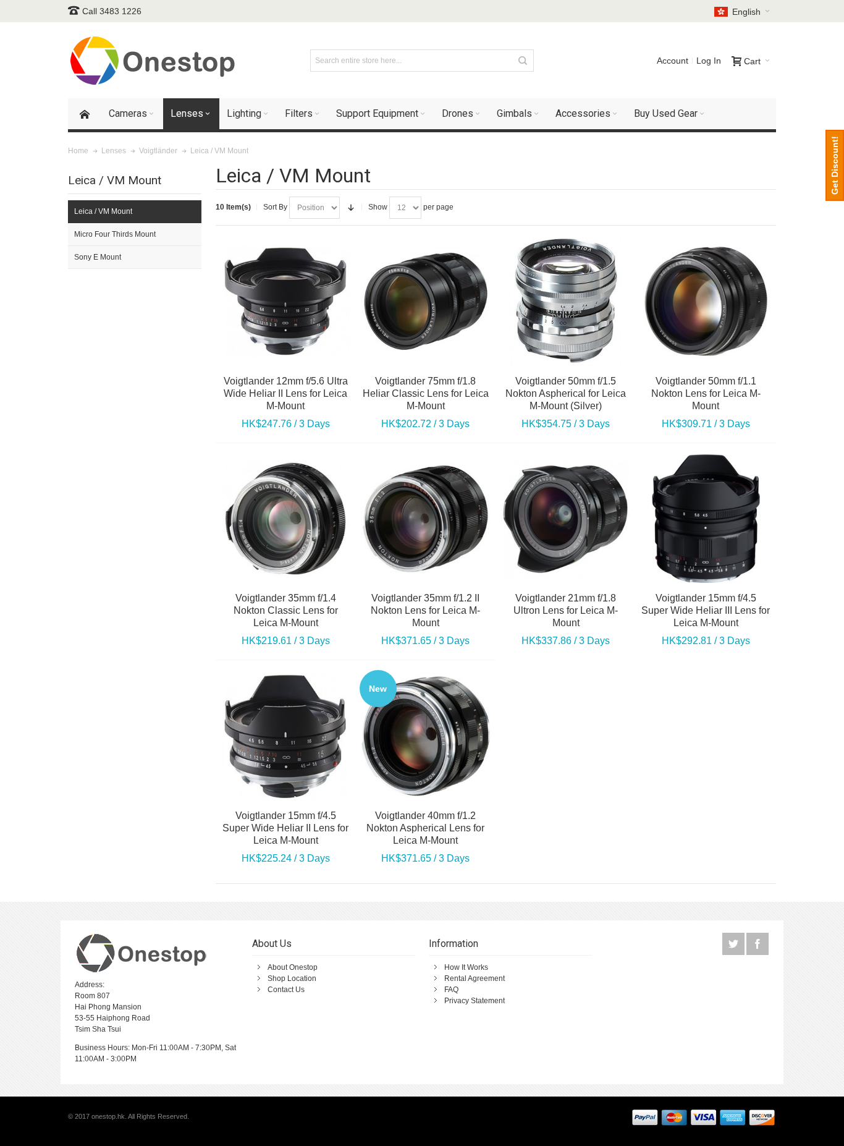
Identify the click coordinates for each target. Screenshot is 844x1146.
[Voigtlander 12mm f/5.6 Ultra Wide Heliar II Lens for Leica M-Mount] (285, 301)
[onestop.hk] (154, 60)
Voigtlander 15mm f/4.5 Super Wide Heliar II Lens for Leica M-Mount (285, 828)
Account (672, 61)
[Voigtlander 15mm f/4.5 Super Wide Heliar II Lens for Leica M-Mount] (285, 736)
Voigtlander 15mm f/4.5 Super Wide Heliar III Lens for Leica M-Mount (705, 610)
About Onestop (293, 967)
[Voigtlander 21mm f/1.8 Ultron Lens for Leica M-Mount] (565, 519)
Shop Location (292, 978)
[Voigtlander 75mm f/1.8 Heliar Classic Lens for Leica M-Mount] (426, 301)
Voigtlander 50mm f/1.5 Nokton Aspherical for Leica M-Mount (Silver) (565, 393)
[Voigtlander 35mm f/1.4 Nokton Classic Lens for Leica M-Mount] (285, 519)
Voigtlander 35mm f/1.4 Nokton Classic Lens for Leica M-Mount (286, 610)
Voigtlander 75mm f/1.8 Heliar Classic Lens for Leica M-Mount (426, 393)
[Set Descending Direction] (351, 207)
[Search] (522, 60)
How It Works (466, 967)
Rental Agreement (474, 978)
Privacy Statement (474, 1000)
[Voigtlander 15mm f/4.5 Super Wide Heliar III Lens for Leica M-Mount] (705, 519)
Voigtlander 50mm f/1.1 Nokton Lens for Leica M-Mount (706, 393)
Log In (708, 61)
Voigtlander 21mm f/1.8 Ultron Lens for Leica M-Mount (565, 610)
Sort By (275, 207)
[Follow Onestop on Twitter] (734, 944)
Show (377, 207)
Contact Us (286, 989)
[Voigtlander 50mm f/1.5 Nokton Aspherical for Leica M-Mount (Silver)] (565, 301)
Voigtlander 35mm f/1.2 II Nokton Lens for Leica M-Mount (425, 610)
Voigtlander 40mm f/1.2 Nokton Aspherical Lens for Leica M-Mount (425, 828)
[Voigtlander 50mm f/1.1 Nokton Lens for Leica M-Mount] (705, 301)
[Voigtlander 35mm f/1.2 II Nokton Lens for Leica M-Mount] (426, 519)
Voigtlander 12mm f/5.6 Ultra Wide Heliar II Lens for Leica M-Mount (286, 393)
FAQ (451, 989)
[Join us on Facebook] (757, 944)
